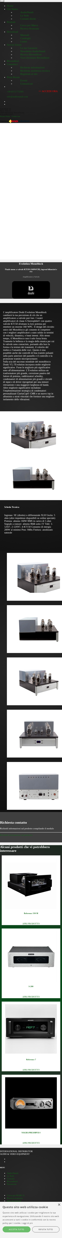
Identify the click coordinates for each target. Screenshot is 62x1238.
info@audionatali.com (17, 96)
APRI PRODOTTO (31, 923)
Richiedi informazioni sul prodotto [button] (16, 835)
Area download (14, 1201)
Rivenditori (12, 1181)
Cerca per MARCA (15, 1195)
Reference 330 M (31, 913)
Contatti (11, 1178)
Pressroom (11, 1184)
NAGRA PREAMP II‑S (31, 1133)
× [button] (59, 1204)
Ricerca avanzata (15, 1198)
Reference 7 (31, 1059)
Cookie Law (16, 116)
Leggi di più (27, 1223)
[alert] (31, 1220)
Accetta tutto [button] (16, 1229)
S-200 (31, 986)
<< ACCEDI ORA (48, 91)
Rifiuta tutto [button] (46, 1229)
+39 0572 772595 (15, 91)
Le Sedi (10, 1176)
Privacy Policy (5, 116)
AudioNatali (12, 1173)
